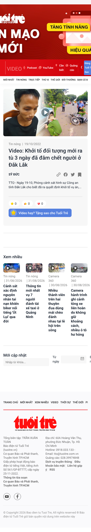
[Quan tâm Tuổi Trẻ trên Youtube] (6, 496)
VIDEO (14, 69)
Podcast (32, 67)
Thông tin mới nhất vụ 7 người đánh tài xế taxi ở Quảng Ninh (33, 301)
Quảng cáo (74, 68)
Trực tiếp (34, 79)
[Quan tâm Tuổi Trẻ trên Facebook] (17, 496)
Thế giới (55, 79)
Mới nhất (8, 79)
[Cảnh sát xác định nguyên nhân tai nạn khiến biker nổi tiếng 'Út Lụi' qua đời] (11, 267)
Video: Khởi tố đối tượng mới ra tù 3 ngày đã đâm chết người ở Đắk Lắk (45, 158)
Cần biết (61, 68)
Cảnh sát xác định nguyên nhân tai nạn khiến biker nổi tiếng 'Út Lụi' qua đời (11, 303)
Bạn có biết (84, 79)
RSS (52, 469)
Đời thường (69, 79)
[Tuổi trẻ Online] (35, 423)
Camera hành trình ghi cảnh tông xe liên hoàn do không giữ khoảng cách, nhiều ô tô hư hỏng (79, 312)
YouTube (48, 67)
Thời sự (66, 402)
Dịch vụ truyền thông (59, 462)
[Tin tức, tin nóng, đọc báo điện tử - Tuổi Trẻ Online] (4, 67)
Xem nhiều (12, 257)
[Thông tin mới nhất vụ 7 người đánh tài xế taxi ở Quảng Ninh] (34, 267)
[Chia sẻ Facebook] (65, 174)
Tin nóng (21, 79)
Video (54, 402)
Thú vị (45, 79)
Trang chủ (10, 402)
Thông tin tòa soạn (15, 477)
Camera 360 (53, 279)
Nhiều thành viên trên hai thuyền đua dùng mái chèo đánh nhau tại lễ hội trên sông (56, 310)
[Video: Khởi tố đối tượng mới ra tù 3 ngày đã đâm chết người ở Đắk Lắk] (45, 112)
